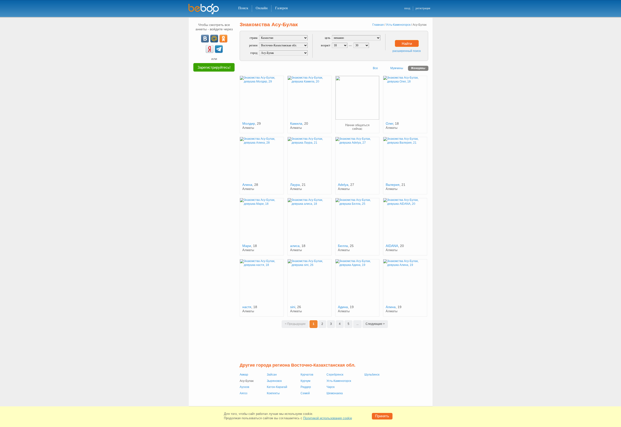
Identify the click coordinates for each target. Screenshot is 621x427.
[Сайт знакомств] (206, 9)
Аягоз (243, 393)
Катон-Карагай (277, 387)
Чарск (331, 387)
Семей (305, 393)
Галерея (281, 8)
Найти (407, 43)
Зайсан (272, 374)
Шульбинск (371, 374)
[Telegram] (219, 49)
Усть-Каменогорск (339, 381)
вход (407, 8)
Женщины (418, 68)
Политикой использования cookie (327, 418)
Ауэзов (244, 387)
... (357, 324)
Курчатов (307, 374)
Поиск (243, 8)
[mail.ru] (214, 38)
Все (375, 68)
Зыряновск (274, 381)
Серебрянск (335, 374)
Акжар (244, 374)
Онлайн (262, 8)
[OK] (223, 38)
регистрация (423, 8)
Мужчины (396, 68)
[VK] (205, 38)
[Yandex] (209, 49)
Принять (382, 416)
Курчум (305, 381)
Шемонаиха (335, 393)
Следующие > (375, 324)
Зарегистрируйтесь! (213, 67)
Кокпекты (273, 393)
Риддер (306, 387)
